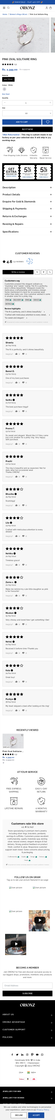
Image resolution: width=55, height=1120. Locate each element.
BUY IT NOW (27, 129)
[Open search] (37, 272)
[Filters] (43, 272)
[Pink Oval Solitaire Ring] (13, 741)
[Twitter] (17, 1054)
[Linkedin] (22, 1054)
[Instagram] (27, 1054)
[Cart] (50, 8)
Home (5, 14)
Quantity (5, 98)
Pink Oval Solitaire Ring (13, 751)
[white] (25, 35)
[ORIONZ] (27, 8)
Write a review (18, 272)
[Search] (8, 8)
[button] (4, 6)
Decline (19, 1115)
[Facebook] (12, 1054)
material (5, 75)
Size (3, 108)
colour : (7, 85)
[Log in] (47, 8)
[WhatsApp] (42, 1054)
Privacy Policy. (43, 1110)
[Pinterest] (32, 1054)
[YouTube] (37, 1054)
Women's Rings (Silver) (18, 14)
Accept (36, 1115)
